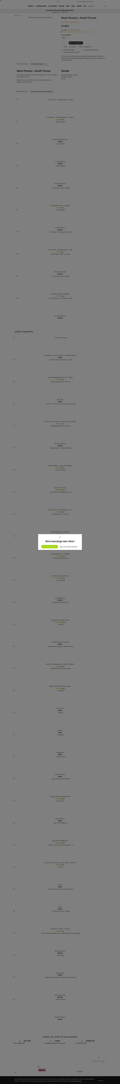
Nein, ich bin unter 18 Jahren (68, 547)
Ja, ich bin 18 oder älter (50, 547)
